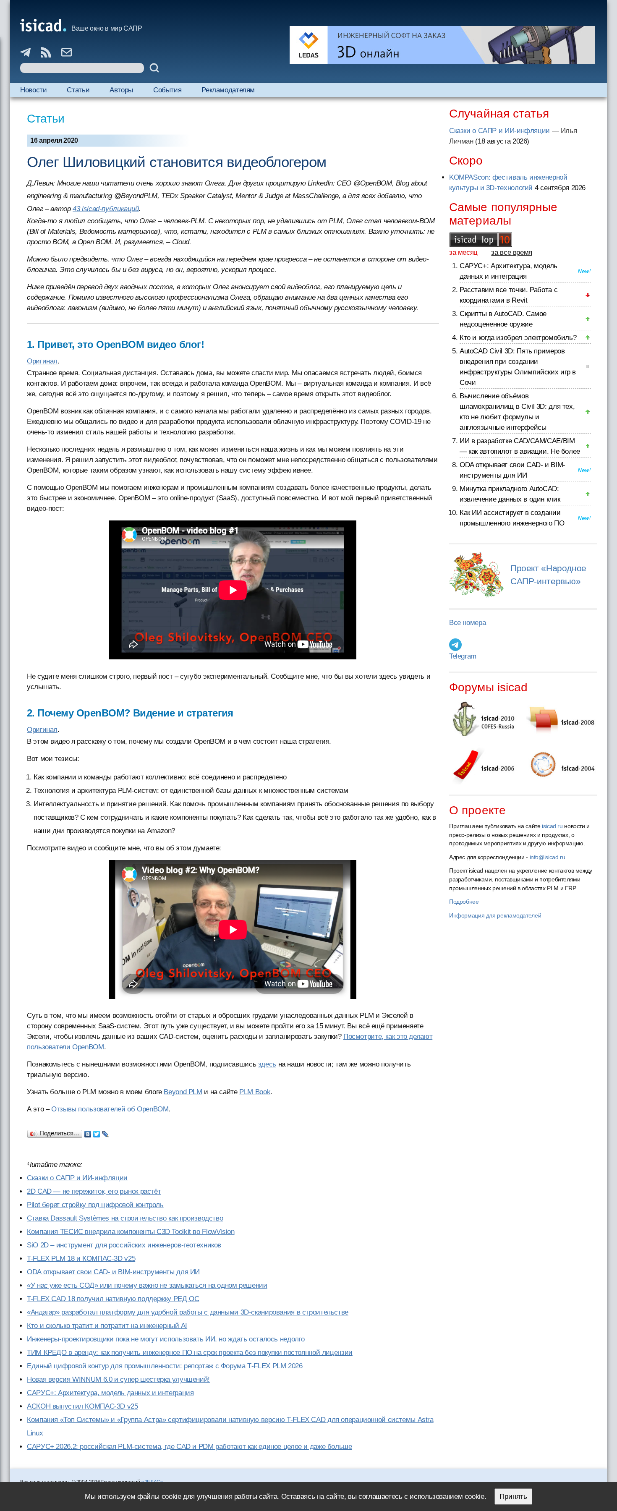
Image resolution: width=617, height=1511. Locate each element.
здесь (267, 1064)
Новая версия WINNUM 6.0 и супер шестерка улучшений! (118, 1379)
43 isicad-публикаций (106, 209)
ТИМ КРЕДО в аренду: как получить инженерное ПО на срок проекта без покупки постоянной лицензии (190, 1353)
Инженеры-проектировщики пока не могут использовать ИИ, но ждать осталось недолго (166, 1339)
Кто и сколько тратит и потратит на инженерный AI (107, 1326)
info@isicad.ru (547, 857)
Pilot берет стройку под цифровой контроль (95, 1205)
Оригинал (42, 361)
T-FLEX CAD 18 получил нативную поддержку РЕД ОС (113, 1299)
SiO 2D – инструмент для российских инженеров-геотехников (124, 1245)
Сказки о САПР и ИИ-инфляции (77, 1178)
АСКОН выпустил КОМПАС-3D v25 (82, 1406)
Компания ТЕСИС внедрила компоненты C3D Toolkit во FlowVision (131, 1232)
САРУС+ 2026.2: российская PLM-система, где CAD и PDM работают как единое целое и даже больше (189, 1447)
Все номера (467, 623)
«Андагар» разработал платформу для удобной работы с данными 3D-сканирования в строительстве (187, 1312)
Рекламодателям (228, 90)
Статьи (78, 90)
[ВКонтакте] (88, 1132)
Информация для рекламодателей (495, 915)
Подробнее (464, 901)
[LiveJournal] (105, 1132)
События (167, 90)
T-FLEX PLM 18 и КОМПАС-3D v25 (81, 1259)
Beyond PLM (183, 1092)
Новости (33, 90)
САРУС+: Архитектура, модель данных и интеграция (110, 1393)
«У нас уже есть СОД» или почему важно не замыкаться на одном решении (147, 1285)
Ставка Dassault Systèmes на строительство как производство (125, 1218)
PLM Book (254, 1092)
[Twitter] (96, 1132)
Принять (513, 1497)
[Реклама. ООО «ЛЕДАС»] (442, 45)
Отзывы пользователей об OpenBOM (109, 1109)
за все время (511, 252)
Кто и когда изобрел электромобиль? (518, 338)
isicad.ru (552, 826)
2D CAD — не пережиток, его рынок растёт (94, 1191)
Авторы (121, 90)
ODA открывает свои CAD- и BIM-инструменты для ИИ (113, 1272)
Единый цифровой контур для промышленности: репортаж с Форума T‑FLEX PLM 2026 (165, 1366)
